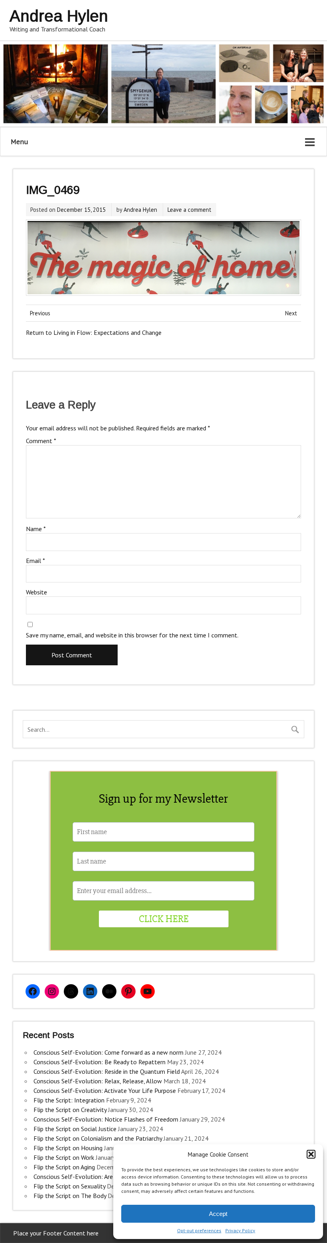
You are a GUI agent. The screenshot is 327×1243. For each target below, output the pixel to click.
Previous (40, 313)
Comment (41, 441)
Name (36, 529)
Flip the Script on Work (63, 1157)
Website (36, 592)
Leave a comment (189, 209)
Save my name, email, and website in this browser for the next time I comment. (132, 635)
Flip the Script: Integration (68, 1100)
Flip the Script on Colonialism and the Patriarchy (97, 1138)
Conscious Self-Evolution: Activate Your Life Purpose (104, 1090)
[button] (311, 1154)
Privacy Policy (240, 1230)
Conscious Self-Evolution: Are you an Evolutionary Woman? (112, 1176)
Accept (218, 1213)
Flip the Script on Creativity (69, 1110)
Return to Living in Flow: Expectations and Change (94, 332)
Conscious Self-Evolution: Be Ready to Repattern (99, 1062)
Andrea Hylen (140, 209)
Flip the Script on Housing (67, 1148)
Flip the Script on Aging (64, 1167)
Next (291, 313)
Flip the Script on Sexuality (69, 1186)
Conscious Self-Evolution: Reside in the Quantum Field (106, 1071)
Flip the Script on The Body (69, 1196)
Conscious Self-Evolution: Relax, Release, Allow (97, 1081)
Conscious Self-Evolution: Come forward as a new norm (108, 1052)
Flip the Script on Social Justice (74, 1129)
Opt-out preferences (199, 1230)
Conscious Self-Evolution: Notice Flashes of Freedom (105, 1119)
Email (35, 560)
